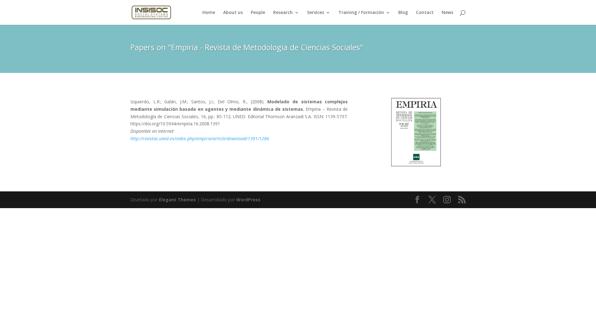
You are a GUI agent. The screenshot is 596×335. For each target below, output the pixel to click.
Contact (425, 12)
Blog (403, 12)
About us (233, 12)
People (258, 12)
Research (283, 12)
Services (315, 12)
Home (208, 12)
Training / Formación (361, 12)
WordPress (248, 200)
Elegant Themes (177, 200)
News (447, 12)
